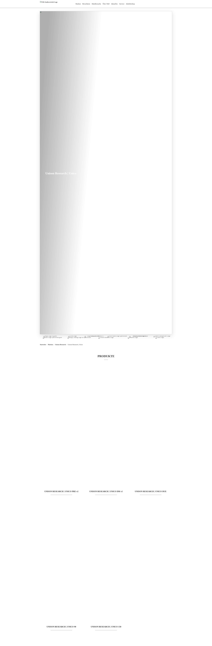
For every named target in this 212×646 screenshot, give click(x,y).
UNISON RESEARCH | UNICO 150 (106, 627)
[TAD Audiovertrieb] (48, 4)
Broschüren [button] (86, 4)
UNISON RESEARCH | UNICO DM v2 (106, 491)
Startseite (43, 344)
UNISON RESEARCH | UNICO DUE (150, 491)
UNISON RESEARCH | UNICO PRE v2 (61, 491)
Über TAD (106, 4)
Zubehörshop (130, 4)
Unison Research (60, 344)
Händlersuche (96, 4)
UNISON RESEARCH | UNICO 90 (61, 627)
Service (121, 4)
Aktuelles (114, 4)
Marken (78, 4)
